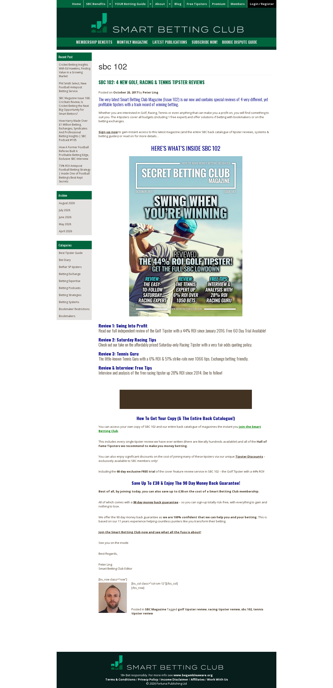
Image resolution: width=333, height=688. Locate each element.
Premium (218, 4)
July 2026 (64, 210)
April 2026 (65, 231)
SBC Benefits (95, 4)
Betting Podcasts (69, 288)
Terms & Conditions (120, 679)
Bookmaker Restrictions (74, 309)
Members (238, 4)
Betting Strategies (70, 295)
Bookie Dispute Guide (239, 42)
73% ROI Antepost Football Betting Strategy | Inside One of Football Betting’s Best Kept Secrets (74, 173)
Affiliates (198, 679)
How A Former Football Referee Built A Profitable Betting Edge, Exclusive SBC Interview (74, 153)
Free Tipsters (197, 4)
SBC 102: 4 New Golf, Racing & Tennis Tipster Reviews (152, 82)
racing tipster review (224, 609)
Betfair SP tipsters (70, 267)
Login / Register (262, 4)
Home (76, 4)
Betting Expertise (69, 281)
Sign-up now (108, 132)
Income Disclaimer (174, 679)
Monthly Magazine (132, 42)
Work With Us (217, 679)
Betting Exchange (70, 274)
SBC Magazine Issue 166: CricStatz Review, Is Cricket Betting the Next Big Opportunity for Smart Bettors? (74, 106)
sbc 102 (246, 609)
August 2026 (67, 203)
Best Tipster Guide (71, 253)
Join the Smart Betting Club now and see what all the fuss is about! (150, 532)
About (160, 4)
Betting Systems (69, 302)
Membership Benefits (94, 42)
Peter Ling (150, 92)
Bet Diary (65, 260)
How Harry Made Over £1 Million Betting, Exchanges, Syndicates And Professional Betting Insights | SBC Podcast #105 (73, 130)
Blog (177, 4)
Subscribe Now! (204, 42)
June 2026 (65, 217)
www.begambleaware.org (193, 675)
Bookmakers (67, 316)
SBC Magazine (155, 609)
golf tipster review (192, 609)
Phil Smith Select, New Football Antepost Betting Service (72, 87)
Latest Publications (169, 42)
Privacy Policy (148, 679)
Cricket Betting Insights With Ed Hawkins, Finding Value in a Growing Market (74, 70)
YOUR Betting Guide (130, 4)
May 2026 (65, 224)
